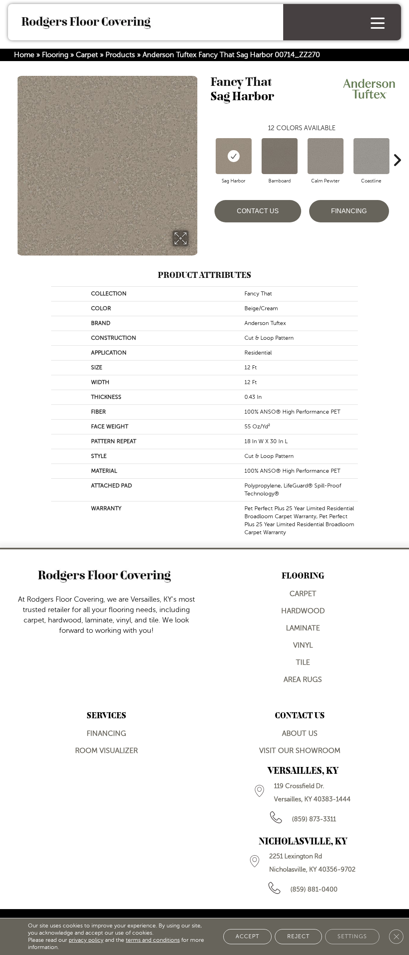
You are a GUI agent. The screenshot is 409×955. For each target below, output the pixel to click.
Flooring (55, 55)
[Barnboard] (280, 156)
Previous (206, 148)
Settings (352, 936)
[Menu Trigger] (378, 23)
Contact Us (258, 211)
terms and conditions (153, 940)
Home (24, 55)
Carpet (87, 55)
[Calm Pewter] (325, 156)
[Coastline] (371, 156)
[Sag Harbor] (234, 156)
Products (120, 55)
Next (397, 148)
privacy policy (86, 940)
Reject (298, 936)
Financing (349, 211)
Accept (247, 936)
